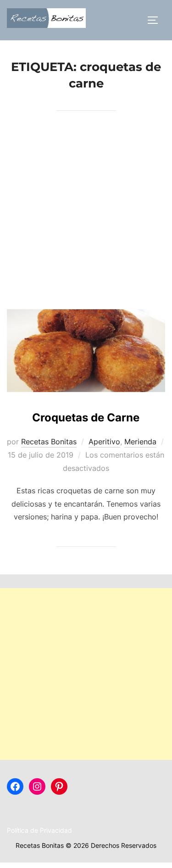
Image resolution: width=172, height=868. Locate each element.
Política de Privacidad (39, 830)
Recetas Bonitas (49, 441)
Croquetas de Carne (85, 417)
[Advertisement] (86, 219)
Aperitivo (104, 441)
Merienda (140, 441)
